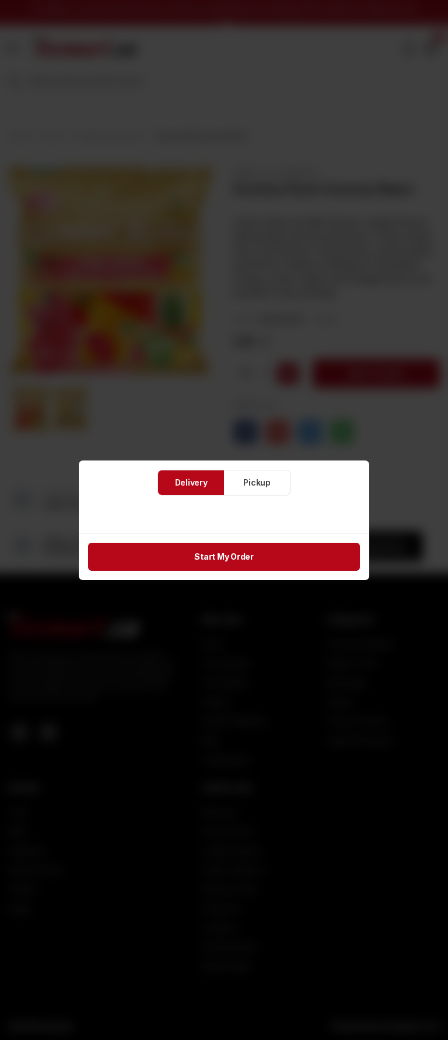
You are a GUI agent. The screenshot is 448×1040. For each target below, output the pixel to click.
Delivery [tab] (191, 482)
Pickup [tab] (257, 482)
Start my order (224, 556)
